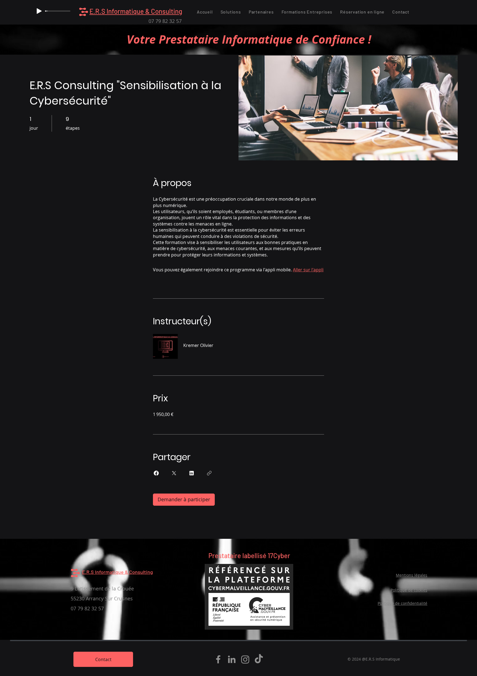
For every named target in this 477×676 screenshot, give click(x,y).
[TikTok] (258, 659)
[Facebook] (218, 659)
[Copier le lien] (209, 473)
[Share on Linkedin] (191, 473)
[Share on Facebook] (156, 473)
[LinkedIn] (231, 659)
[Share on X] (174, 473)
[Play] (39, 11)
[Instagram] (245, 659)
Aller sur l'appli (308, 270)
